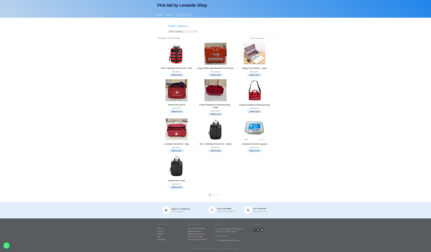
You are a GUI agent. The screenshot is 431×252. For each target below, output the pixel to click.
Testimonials (161, 239)
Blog (158, 237)
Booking (160, 234)
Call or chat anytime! (260, 211)
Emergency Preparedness (197, 239)
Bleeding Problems (194, 231)
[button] (6, 245)
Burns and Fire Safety (195, 237)
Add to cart (176, 75)
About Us (160, 228)
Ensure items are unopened (226, 211)
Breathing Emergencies (196, 234)
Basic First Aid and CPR (196, 228)
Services (160, 231)
